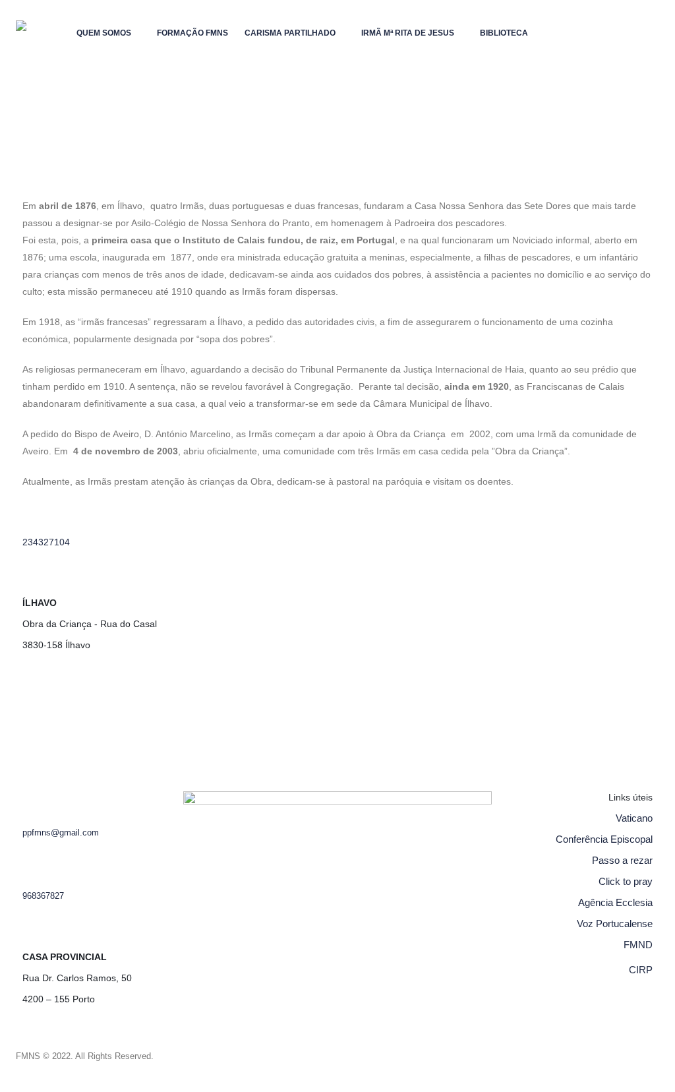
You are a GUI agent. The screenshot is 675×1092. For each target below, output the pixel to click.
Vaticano (634, 818)
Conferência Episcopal (604, 839)
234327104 (46, 542)
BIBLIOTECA (504, 33)
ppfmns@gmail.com (60, 832)
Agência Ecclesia (615, 902)
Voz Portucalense (615, 923)
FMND (638, 944)
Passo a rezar (622, 860)
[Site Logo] (42, 49)
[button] (79, 70)
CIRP (641, 969)
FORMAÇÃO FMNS (192, 33)
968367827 (43, 896)
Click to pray (626, 881)
